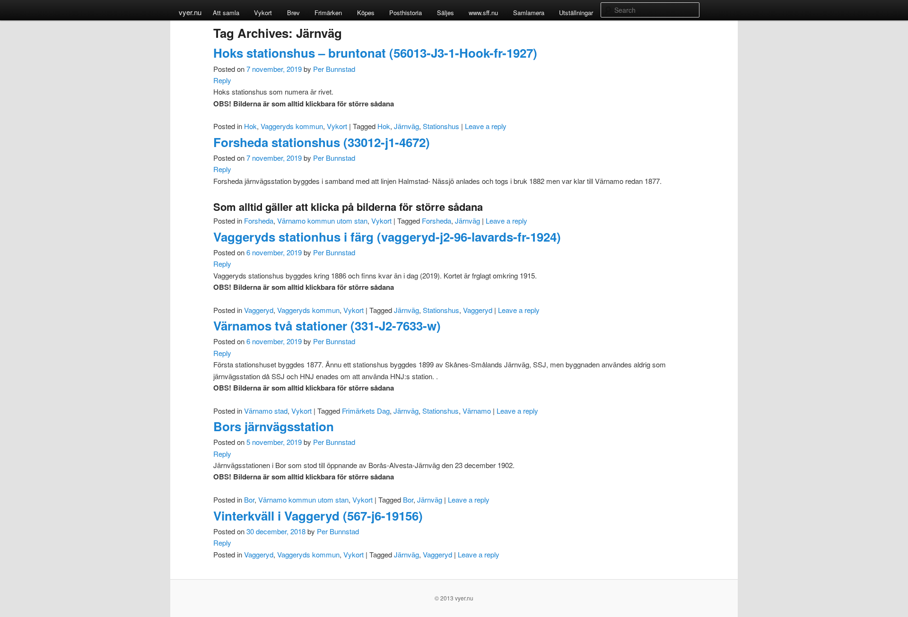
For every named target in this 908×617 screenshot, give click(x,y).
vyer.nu (190, 12)
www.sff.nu (483, 12)
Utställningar (576, 12)
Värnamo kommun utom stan (322, 221)
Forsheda (258, 221)
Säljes (445, 12)
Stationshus (441, 126)
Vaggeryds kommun (292, 126)
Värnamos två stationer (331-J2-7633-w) (327, 325)
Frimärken (328, 12)
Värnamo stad (266, 411)
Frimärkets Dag (366, 411)
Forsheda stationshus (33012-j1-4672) (321, 142)
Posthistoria (405, 12)
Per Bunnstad (334, 69)
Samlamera (528, 12)
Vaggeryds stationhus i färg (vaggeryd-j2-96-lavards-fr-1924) (387, 236)
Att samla (226, 12)
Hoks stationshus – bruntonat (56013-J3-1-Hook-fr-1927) (375, 52)
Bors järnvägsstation (273, 426)
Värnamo (477, 411)
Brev (293, 12)
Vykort (263, 12)
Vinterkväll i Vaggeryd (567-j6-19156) (318, 515)
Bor (249, 499)
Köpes (366, 12)
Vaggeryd (258, 310)
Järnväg (406, 126)
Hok (250, 126)
